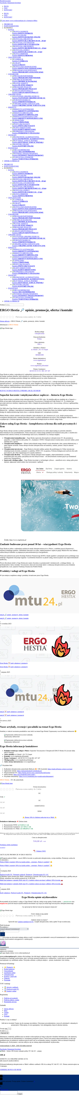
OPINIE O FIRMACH (11, 161)
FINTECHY (12, 135)
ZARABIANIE (13, 74)
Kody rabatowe (5, 893)
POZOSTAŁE (13, 148)
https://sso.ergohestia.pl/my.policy (24, 774)
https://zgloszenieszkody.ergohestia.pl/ (29, 771)
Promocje (29, 874)
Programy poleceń (19, 874)
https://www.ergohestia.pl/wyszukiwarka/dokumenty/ (36, 776)
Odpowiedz (4, 1090)
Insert (20, 1094)
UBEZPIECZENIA (14, 94)
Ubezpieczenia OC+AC (41, 874)
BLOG (6, 6)
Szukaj (2, 305)
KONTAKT (8, 10)
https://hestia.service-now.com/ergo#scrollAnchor (34, 773)
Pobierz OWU (41, 851)
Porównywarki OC (6, 874)
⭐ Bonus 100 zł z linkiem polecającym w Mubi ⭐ (40, 817)
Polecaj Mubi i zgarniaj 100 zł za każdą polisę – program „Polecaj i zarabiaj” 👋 (26, 865)
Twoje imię (4, 1028)
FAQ (5, 8)
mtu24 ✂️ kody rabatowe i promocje (12, 715)
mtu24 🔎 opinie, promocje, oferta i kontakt (14, 618)
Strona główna (4, 321)
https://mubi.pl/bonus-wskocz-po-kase (60, 769)
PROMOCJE (8, 24)
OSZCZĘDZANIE (14, 57)
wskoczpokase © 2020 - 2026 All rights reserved (16, 1046)
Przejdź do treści (5, 1)
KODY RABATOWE (11, 26)
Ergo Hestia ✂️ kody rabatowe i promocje (14, 667)
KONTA (11, 30)
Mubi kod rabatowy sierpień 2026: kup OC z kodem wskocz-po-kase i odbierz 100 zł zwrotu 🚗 (31, 884)
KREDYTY (12, 107)
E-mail (2, 1031)
